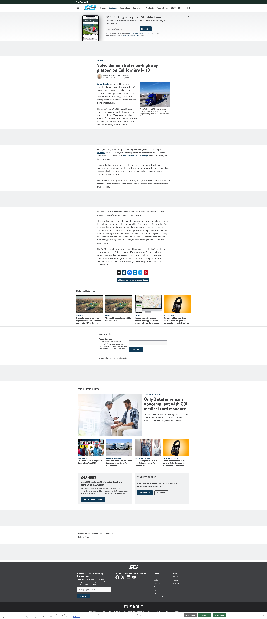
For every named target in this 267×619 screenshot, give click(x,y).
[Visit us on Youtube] (134, 577)
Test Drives (83, 458)
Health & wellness (142, 458)
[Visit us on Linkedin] (128, 577)
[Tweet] (140, 272)
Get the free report (93, 499)
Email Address (134, 339)
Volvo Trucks (103, 84)
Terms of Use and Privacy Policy (138, 33)
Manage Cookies (154, 611)
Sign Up (83, 596)
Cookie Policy (77, 617)
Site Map (175, 611)
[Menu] (78, 7)
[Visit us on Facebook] (117, 577)
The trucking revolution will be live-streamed (118, 319)
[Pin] (146, 272)
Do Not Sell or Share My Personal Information (129, 611)
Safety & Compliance (114, 458)
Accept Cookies (219, 615)
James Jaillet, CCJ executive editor (115, 75)
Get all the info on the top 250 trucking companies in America (101, 483)
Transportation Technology (135, 155)
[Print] (119, 272)
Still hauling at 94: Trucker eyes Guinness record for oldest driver (146, 463)
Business (101, 60)
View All (161, 493)
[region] (133, 615)
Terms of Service (136, 35)
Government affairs (152, 395)
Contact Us (166, 611)
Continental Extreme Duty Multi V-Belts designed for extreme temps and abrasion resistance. (176, 321)
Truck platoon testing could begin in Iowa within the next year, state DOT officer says (88, 320)
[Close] (263, 615)
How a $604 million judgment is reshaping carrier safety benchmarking (119, 463)
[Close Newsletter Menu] (188, 16)
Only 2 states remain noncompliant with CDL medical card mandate (166, 404)
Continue (136, 349)
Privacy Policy (126, 35)
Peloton (101, 152)
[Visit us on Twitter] (123, 577)
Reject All (205, 615)
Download (145, 493)
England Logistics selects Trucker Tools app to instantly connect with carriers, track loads (147, 321)
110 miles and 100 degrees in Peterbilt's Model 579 (90, 462)
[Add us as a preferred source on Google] (124, 272)
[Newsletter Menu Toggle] (188, 7)
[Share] (129, 272)
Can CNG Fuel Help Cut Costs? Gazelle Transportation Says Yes (157, 485)
